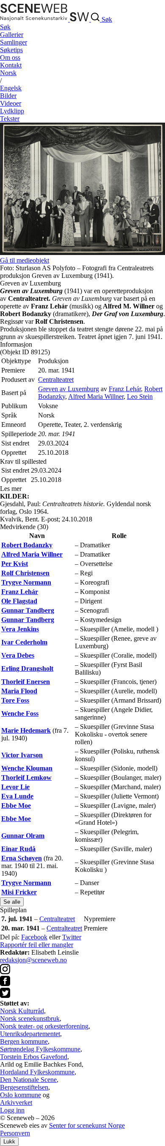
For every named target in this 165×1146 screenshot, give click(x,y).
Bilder (8, 95)
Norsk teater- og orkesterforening (44, 1026)
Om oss (10, 57)
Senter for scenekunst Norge (87, 1125)
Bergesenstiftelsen (24, 1087)
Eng (11, 88)
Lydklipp (12, 111)
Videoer (10, 103)
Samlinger (13, 42)
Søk (5, 27)
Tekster (9, 118)
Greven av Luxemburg (68, 388)
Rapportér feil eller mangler (36, 944)
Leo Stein (140, 396)
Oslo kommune (20, 1094)
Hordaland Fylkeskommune (37, 1072)
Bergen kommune (24, 1041)
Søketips (11, 49)
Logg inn (12, 1110)
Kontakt (11, 65)
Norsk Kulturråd (22, 1010)
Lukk (9, 1141)
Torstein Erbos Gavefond (33, 1056)
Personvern (15, 1133)
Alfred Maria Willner (96, 396)
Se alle (11, 902)
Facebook (34, 937)
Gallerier (11, 34)
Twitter (71, 937)
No (8, 72)
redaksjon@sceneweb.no (33, 960)
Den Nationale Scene (28, 1079)
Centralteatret (56, 379)
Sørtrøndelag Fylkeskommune (40, 1049)
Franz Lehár (125, 388)
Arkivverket (16, 1102)
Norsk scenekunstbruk (30, 1018)
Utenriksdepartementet (30, 1033)
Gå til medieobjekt (24, 260)
